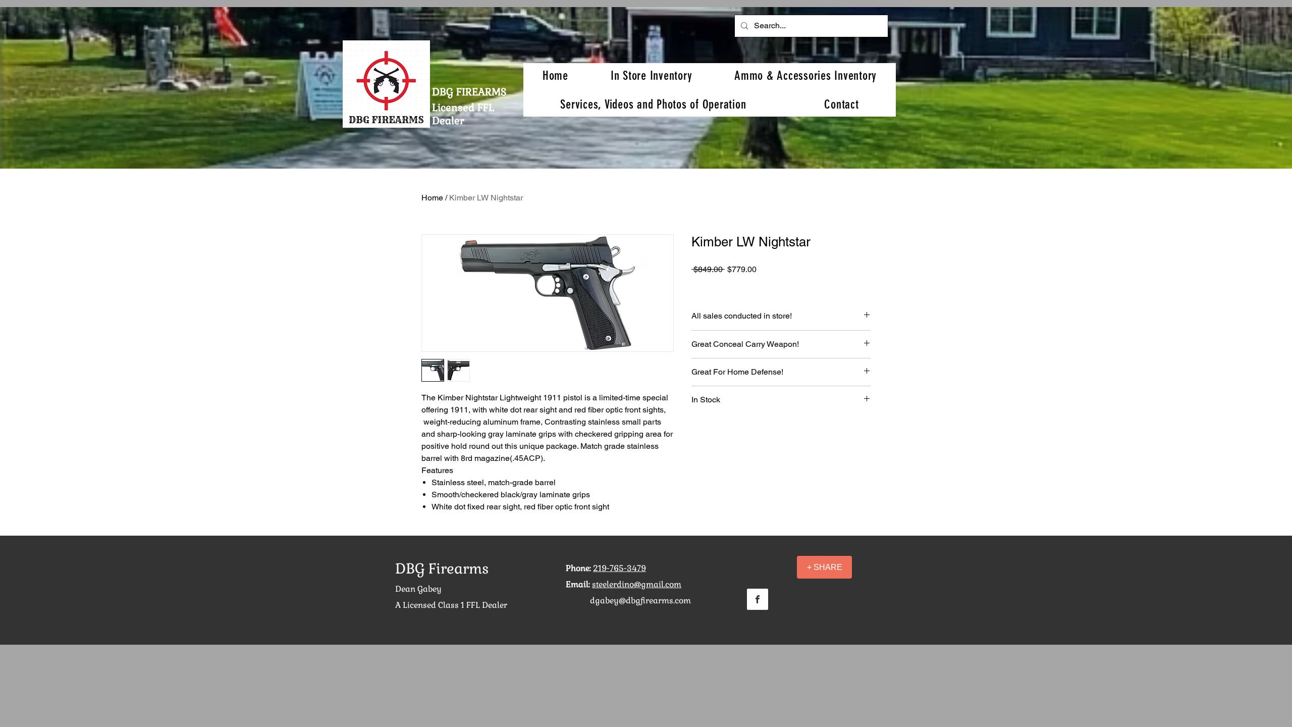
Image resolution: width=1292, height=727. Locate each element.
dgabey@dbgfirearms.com (640, 600)
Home (432, 197)
